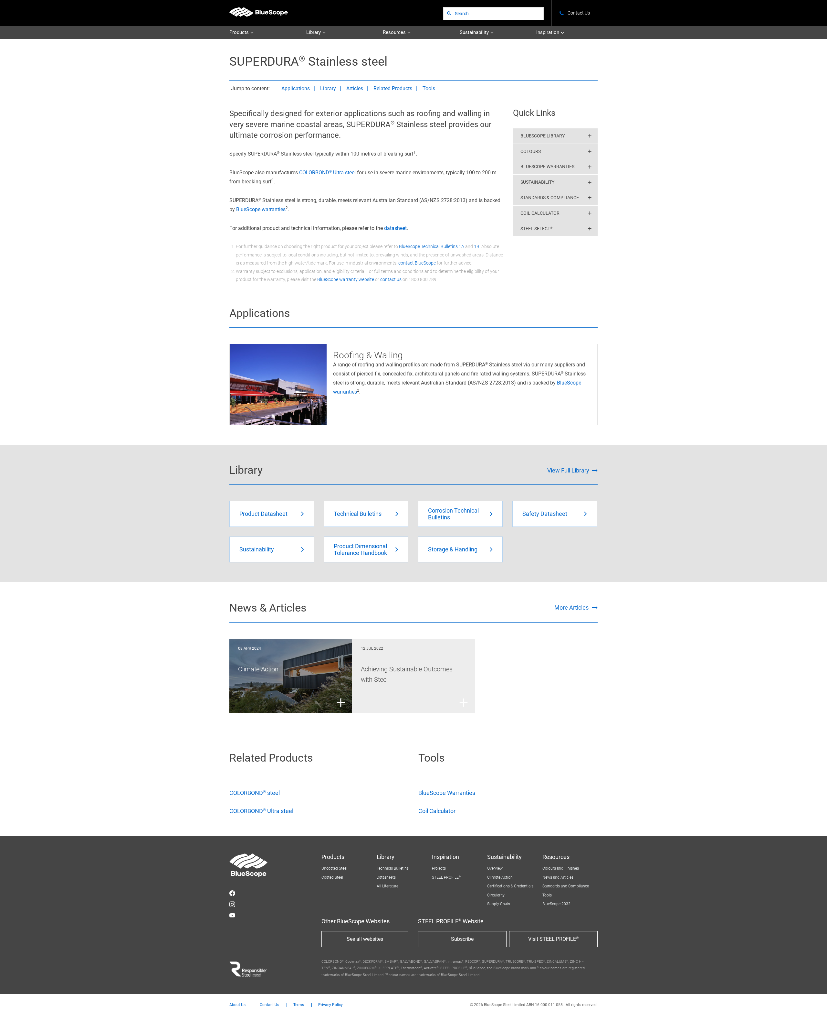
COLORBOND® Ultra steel (327, 172)
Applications (295, 88)
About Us (237, 1005)
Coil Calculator (436, 811)
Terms (298, 1005)
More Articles (571, 607)
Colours (530, 151)
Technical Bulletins (393, 868)
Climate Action (500, 877)
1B (476, 246)
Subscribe (462, 939)
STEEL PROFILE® (446, 877)
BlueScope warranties (261, 209)
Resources (395, 32)
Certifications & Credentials (510, 886)
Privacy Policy (330, 1005)
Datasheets (386, 877)
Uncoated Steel (334, 868)
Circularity (496, 895)
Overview (495, 868)
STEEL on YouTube (232, 915)
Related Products (392, 88)
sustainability (537, 182)
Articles (354, 88)
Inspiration (548, 32)
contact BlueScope (417, 263)
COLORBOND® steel (254, 792)
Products (239, 32)
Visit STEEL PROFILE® (553, 939)
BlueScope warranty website (345, 279)
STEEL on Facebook (232, 893)
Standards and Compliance (565, 886)
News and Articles (557, 877)
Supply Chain (498, 904)
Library (314, 32)
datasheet (395, 228)
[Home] (258, 12)
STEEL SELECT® (536, 228)
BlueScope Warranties (547, 166)
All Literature (387, 886)
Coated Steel (332, 877)
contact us (391, 279)
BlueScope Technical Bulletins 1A (431, 246)
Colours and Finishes (560, 868)
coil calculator (540, 213)
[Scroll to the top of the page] (813, 1017)
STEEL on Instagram (232, 904)
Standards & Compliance (549, 197)
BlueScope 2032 (556, 904)
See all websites (365, 939)
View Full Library (568, 470)
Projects (439, 868)
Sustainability (475, 32)
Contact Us (269, 1005)
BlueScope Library (542, 135)
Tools (429, 88)
